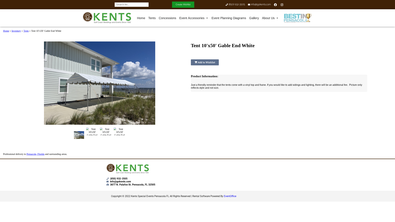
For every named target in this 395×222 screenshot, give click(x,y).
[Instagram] (282, 5)
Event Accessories (191, 18)
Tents (152, 18)
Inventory (16, 31)
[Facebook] (275, 5)
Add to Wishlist (206, 62)
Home (141, 18)
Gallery (254, 18)
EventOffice (230, 196)
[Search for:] (132, 4)
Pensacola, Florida (35, 154)
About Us (268, 18)
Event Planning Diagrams (229, 18)
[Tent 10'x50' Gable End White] (79, 135)
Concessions (167, 18)
